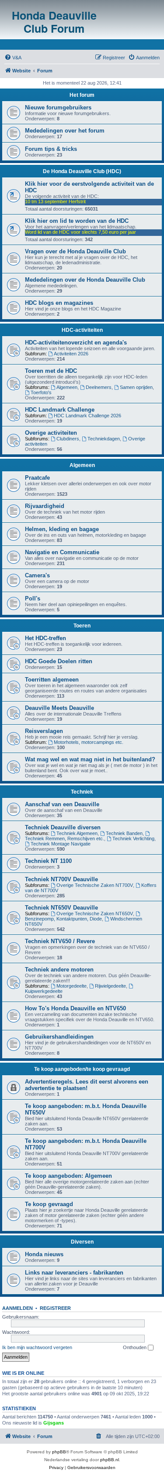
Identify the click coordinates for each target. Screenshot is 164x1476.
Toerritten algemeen (52, 679)
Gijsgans (53, 1422)
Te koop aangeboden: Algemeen (68, 1176)
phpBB (59, 1451)
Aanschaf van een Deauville (62, 804)
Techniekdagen (103, 438)
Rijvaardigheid (44, 506)
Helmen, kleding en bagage (62, 529)
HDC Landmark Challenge (59, 409)
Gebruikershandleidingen (59, 1036)
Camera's (37, 575)
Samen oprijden (136, 387)
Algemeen (66, 387)
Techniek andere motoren (59, 969)
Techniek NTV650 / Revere (60, 941)
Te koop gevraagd (49, 1204)
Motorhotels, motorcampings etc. (88, 742)
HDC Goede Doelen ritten (58, 661)
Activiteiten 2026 (71, 353)
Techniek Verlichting (133, 838)
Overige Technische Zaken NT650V (94, 913)
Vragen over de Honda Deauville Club (75, 251)
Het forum (82, 95)
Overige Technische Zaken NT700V (94, 885)
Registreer (55, 1308)
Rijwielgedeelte (110, 986)
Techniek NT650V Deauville (61, 907)
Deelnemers (99, 387)
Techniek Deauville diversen (63, 827)
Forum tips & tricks (51, 149)
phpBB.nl (109, 1459)
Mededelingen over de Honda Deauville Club (85, 279)
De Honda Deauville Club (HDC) (82, 171)
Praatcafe (37, 477)
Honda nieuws (44, 1254)
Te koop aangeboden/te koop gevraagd (82, 1069)
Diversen (82, 1242)
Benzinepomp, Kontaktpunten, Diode (63, 918)
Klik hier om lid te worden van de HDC (77, 221)
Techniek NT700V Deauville (61, 879)
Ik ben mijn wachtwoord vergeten (37, 1347)
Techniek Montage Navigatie (61, 843)
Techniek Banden (124, 833)
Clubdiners (67, 438)
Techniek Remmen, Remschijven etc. (64, 838)
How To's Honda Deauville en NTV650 (75, 1008)
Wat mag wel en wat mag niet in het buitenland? (90, 759)
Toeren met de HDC (51, 371)
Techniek (82, 792)
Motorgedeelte (71, 986)
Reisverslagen (44, 731)
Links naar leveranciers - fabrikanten (74, 1272)
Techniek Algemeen (77, 833)
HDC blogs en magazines (59, 303)
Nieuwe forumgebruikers (58, 107)
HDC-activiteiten (82, 330)
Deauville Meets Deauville (59, 708)
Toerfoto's (41, 392)
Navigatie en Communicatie (62, 552)
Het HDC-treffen (45, 638)
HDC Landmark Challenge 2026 (87, 415)
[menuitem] (12, 57)
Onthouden (135, 1347)
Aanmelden (17, 1308)
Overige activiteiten (51, 433)
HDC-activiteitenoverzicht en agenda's (76, 342)
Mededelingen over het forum (65, 130)
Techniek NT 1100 (48, 861)
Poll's (32, 598)
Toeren (82, 626)
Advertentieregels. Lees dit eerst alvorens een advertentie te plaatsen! (86, 1084)
